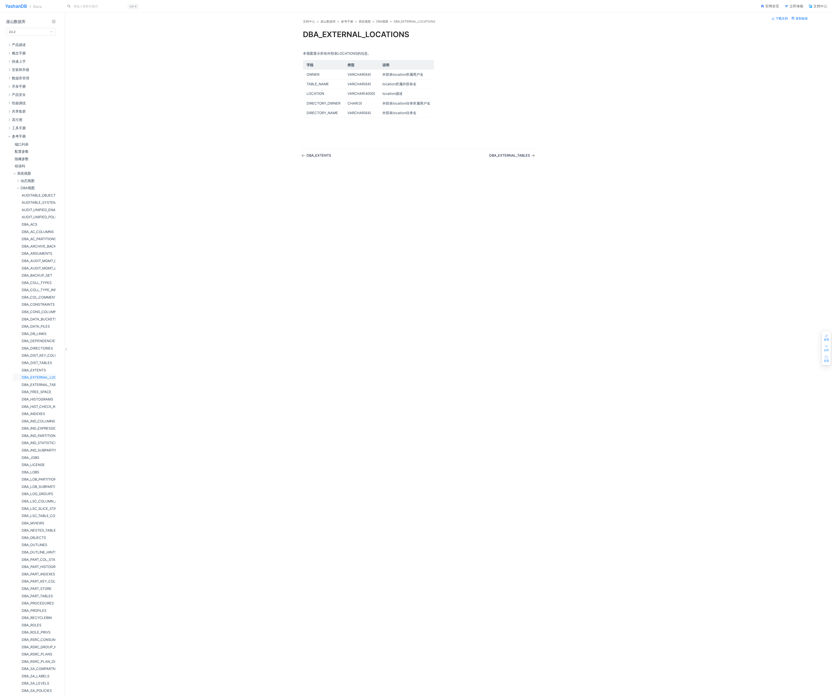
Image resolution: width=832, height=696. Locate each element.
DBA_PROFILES (34, 610)
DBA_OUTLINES (34, 545)
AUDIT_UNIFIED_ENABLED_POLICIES (38, 210)
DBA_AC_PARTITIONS (38, 239)
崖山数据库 (328, 21)
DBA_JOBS (30, 457)
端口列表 (22, 144)
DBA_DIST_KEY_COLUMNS (38, 355)
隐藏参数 (22, 159)
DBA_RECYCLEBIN (37, 618)
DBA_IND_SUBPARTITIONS (38, 450)
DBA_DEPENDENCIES (38, 341)
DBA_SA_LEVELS (35, 683)
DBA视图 (382, 21)
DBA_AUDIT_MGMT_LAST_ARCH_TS (38, 268)
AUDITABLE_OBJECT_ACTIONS (38, 195)
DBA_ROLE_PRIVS (36, 632)
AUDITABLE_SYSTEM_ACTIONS (38, 202)
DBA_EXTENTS (34, 370)
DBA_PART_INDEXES (38, 574)
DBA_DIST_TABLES (37, 363)
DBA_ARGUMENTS (37, 253)
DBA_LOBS (30, 472)
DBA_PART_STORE (37, 588)
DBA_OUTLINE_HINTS (38, 552)
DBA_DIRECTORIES (37, 348)
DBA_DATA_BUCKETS (38, 319)
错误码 (20, 166)
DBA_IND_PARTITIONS (38, 435)
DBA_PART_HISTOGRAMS (38, 567)
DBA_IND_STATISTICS (38, 443)
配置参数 (22, 151)
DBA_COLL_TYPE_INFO (38, 290)
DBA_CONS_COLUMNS (38, 312)
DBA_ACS (29, 224)
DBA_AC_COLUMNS (38, 232)
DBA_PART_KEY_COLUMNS (38, 581)
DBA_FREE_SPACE (36, 392)
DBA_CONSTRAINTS (38, 304)
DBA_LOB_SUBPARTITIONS (38, 486)
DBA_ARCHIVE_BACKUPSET (38, 246)
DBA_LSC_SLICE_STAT (38, 508)
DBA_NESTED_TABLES (38, 530)
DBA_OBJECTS (34, 537)
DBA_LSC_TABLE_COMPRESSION (38, 516)
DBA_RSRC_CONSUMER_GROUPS (38, 639)
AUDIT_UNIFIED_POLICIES (38, 217)
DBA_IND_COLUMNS (38, 421)
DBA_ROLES (31, 625)
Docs (37, 6)
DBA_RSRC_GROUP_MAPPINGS (38, 647)
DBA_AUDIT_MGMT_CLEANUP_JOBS (38, 261)
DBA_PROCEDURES (38, 603)
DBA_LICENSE (33, 465)
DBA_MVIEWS (33, 523)
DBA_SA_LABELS (35, 676)
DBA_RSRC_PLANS (37, 654)
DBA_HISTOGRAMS (37, 399)
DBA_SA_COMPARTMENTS (38, 668)
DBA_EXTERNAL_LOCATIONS (38, 377)
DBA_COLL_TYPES (37, 283)
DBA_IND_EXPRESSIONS (38, 428)
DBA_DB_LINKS (34, 334)
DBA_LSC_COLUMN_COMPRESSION (38, 501)
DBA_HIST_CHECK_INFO (38, 406)
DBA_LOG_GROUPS (37, 494)
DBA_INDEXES (33, 414)
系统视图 (365, 21)
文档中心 (309, 21)
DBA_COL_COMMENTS (38, 297)
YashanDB (16, 6)
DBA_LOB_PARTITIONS (38, 479)
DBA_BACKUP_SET (37, 275)
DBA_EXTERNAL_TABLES (38, 384)
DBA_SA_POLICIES (37, 690)
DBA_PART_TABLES (37, 596)
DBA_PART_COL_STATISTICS (38, 559)
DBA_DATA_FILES (36, 326)
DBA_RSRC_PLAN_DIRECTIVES (38, 661)
